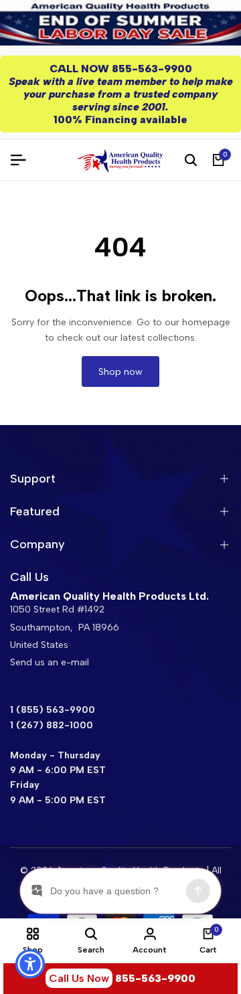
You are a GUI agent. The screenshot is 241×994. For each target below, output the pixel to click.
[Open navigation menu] (23, 160)
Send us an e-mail (49, 662)
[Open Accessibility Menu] (30, 964)
